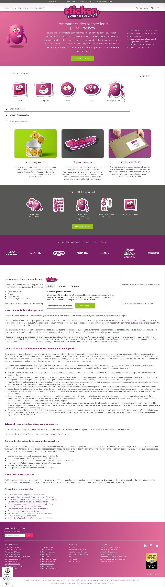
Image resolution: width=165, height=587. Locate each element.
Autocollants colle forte (13, 547)
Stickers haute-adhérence (48, 559)
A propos (72, 547)
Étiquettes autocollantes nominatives (17, 557)
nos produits (9, 8)
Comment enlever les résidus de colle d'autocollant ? (28, 509)
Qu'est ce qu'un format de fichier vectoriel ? (25, 506)
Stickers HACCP (45, 557)
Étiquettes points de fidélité (14, 566)
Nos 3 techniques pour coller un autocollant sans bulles (30, 513)
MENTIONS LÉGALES (33, 580)
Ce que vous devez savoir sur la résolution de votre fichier (31, 504)
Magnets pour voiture (47, 547)
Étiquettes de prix (11, 561)
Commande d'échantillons (78, 550)
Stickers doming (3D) (46, 554)
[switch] (7, 583)
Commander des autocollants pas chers (113, 557)
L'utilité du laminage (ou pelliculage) (22, 515)
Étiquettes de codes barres (14, 559)
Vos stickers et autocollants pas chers (112, 559)
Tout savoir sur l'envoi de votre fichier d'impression (28, 502)
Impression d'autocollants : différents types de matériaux (30, 518)
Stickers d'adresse (46, 550)
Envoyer (29, 535)
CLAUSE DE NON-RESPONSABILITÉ (53, 580)
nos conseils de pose (34, 407)
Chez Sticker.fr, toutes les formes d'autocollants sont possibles (33, 499)
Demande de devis (106, 561)
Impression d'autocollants (108, 552)
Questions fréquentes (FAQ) (78, 554)
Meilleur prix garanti (86, 1)
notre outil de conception (40, 325)
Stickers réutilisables (47, 564)
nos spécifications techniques (132, 320)
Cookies (50, 286)
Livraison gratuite (70, 1)
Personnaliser (61, 286)
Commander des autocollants (110, 547)
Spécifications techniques (78, 552)
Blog (70, 557)
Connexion (73, 559)
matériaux (22, 8)
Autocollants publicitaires (13, 550)
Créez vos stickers (37, 8)
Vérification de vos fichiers (104, 1)
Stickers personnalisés (107, 554)
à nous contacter (141, 365)
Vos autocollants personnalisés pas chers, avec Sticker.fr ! (31, 497)
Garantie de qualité (54, 1)
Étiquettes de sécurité (12, 564)
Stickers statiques (46, 566)
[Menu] (11, 568)
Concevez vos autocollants (109, 550)
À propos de (75, 286)
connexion (144, 8)
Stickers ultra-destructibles (49, 568)
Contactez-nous (74, 561)
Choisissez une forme (19, 73)
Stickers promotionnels (47, 561)
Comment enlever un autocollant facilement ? (26, 511)
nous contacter (51, 434)
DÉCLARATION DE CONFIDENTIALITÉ (96, 580)
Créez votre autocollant (19, 115)
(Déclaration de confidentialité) (12, 531)
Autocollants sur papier (13, 554)
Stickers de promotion (47, 552)
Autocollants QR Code (12, 552)
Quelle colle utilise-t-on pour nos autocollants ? (26, 494)
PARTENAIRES (114, 580)
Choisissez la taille (17, 108)
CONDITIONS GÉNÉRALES (74, 580)
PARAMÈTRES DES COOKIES (129, 580)
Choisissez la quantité (19, 121)
